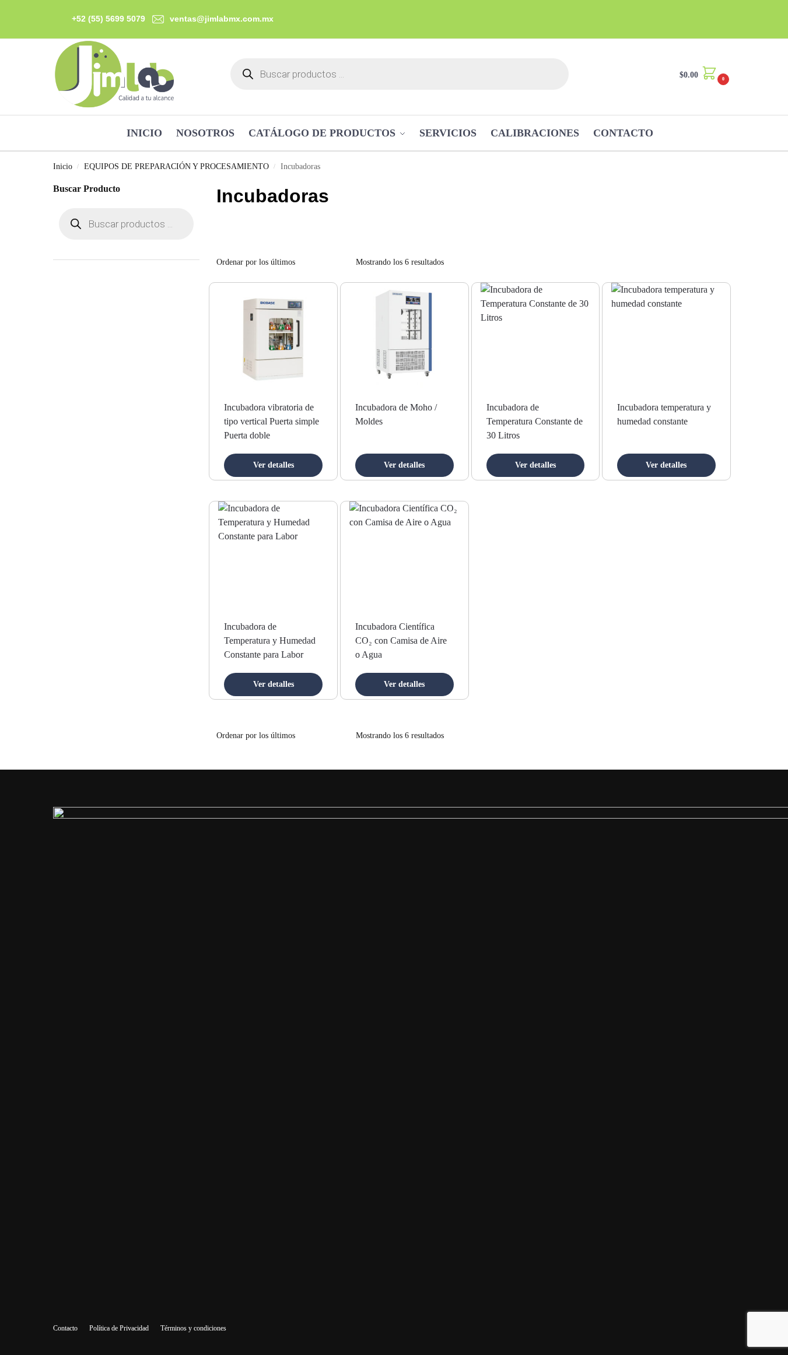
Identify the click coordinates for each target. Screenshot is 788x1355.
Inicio (62, 166)
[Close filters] (202, 189)
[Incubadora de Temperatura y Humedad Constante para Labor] (273, 556)
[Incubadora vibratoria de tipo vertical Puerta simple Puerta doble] (273, 338)
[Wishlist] (311, 300)
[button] (703, 74)
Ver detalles (273, 465)
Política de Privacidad (119, 1328)
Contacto (65, 1328)
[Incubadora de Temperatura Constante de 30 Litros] (536, 338)
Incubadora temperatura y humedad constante (664, 414)
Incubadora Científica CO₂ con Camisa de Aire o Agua (401, 640)
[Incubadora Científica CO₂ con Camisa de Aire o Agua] (404, 556)
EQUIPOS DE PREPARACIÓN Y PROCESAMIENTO (176, 166)
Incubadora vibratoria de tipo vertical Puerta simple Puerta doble (271, 421)
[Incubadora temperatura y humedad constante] (666, 338)
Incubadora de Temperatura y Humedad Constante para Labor (270, 640)
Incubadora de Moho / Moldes (396, 414)
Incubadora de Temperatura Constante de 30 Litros (534, 421)
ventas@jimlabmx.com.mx (222, 18)
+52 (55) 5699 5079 (108, 18)
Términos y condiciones (193, 1328)
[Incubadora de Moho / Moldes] (404, 338)
